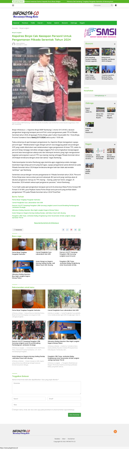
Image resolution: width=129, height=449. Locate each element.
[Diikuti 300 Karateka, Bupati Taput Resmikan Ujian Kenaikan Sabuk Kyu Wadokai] (100, 109)
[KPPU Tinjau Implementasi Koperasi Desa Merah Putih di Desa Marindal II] (92, 69)
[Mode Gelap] (116, 5)
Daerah (40, 23)
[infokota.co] (25, 14)
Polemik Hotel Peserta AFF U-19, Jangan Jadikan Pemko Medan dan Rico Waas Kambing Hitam (89, 130)
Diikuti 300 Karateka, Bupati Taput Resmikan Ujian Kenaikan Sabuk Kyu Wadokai (99, 116)
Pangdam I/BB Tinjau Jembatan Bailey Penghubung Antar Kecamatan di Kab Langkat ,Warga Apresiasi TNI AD (43, 217)
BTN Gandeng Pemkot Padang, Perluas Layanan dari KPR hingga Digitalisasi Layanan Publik (92, 59)
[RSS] (115, 431)
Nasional (16, 23)
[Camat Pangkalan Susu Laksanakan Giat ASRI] (46, 244)
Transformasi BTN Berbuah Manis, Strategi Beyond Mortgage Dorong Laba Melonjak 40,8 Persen (108, 77)
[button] (112, 5)
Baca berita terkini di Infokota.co (46, 223)
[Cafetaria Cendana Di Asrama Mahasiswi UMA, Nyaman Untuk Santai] (89, 150)
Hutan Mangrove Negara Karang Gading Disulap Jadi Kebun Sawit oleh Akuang (39, 213)
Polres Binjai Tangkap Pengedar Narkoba (26, 200)
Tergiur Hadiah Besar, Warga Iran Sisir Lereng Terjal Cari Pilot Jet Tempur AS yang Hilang (89, 171)
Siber (64, 439)
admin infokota (20, 43)
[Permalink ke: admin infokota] (13, 44)
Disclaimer (71, 439)
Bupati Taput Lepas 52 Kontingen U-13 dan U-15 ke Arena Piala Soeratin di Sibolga (89, 110)
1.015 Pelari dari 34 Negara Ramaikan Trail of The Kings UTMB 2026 (111, 116)
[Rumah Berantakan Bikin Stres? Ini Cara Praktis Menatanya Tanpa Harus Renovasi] (111, 150)
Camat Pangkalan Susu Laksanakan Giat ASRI (27, 202)
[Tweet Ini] (67, 229)
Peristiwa (25, 23)
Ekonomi (65, 23)
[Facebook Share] (63, 229)
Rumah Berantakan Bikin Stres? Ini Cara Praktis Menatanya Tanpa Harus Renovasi (111, 157)
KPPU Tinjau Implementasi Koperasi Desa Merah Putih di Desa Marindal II (92, 77)
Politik (33, 23)
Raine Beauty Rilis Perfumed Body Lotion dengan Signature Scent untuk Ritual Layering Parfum (100, 157)
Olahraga (74, 23)
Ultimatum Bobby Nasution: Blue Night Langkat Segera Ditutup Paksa (35, 210)
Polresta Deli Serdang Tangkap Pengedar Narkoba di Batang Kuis (73, 1)
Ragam (82, 23)
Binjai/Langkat (16, 32)
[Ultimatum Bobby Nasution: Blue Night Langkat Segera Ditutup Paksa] (22, 266)
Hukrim (56, 23)
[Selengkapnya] (114, 44)
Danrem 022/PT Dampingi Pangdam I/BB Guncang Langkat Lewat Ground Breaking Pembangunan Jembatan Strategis (45, 206)
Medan (49, 23)
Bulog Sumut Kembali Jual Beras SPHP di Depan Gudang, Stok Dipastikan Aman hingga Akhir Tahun (108, 59)
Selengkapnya (100, 95)
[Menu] (13, 5)
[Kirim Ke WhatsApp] (79, 229)
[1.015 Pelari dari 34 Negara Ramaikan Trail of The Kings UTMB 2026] (111, 109)
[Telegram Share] (75, 229)
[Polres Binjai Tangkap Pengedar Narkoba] (22, 244)
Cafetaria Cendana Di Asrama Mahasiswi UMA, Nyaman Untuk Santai (89, 157)
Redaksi (57, 439)
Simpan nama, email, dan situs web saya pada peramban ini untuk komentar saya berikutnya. (44, 410)
